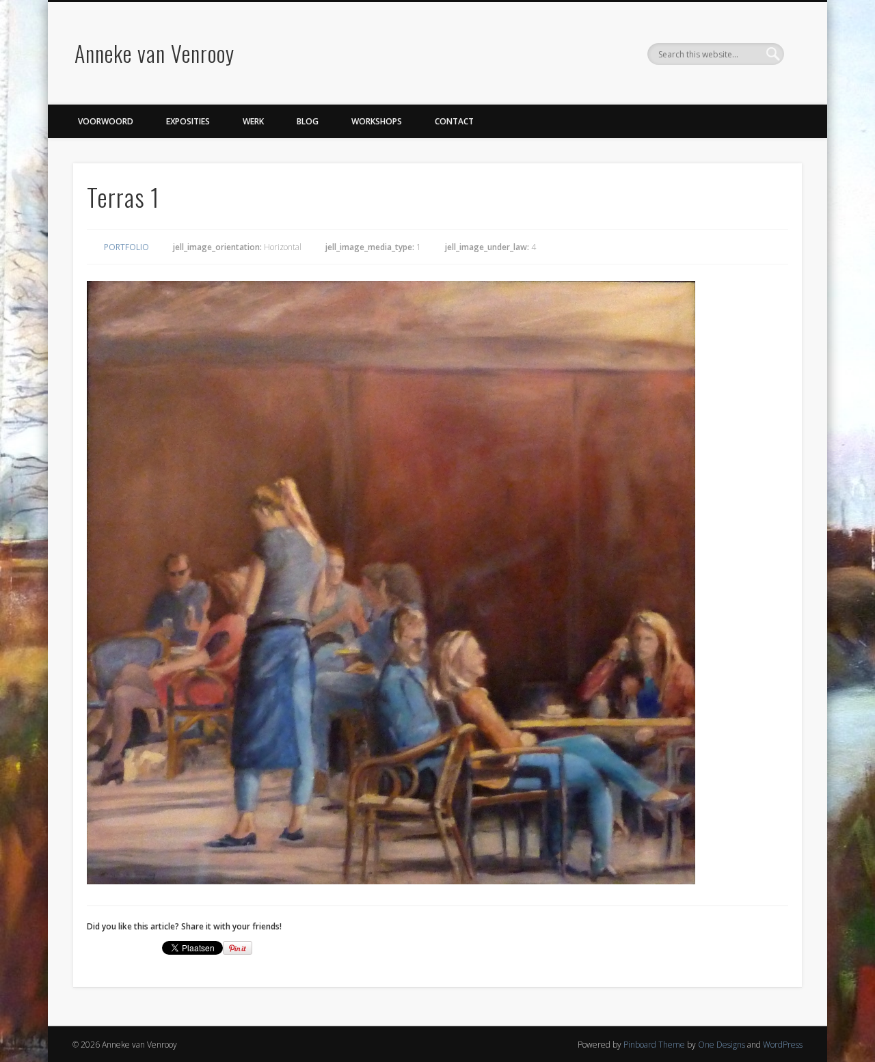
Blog (308, 121)
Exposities (188, 121)
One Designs (721, 1044)
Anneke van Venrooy (154, 53)
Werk (253, 121)
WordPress (783, 1044)
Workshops (376, 121)
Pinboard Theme (654, 1044)
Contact (454, 121)
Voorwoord (105, 121)
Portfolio (126, 247)
